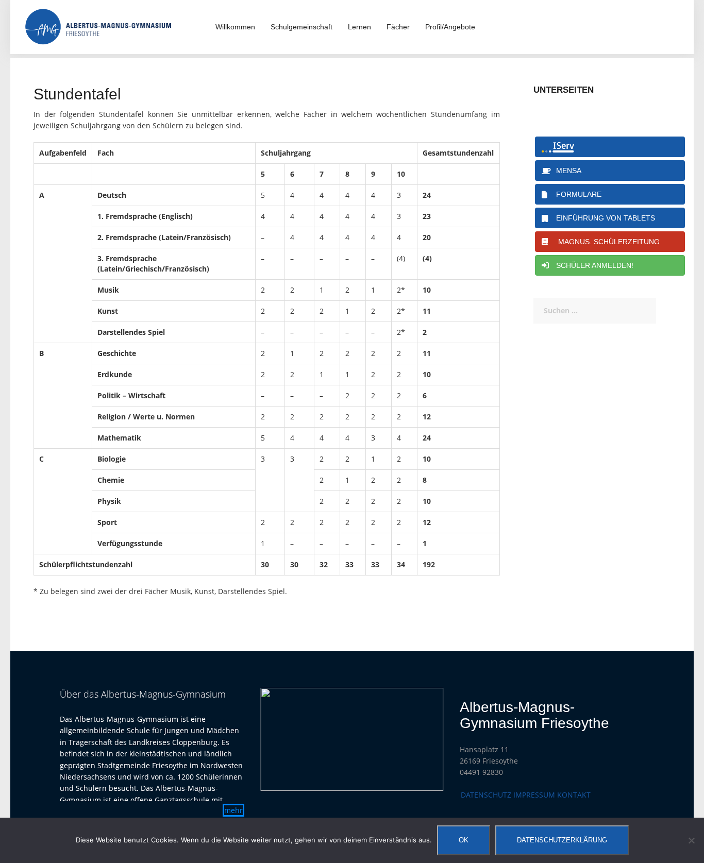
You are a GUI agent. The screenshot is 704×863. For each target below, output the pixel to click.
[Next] (422, 739)
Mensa (566, 170)
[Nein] (691, 840)
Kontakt (574, 795)
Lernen (359, 27)
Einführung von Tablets (603, 218)
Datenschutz (486, 795)
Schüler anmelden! (592, 265)
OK (463, 840)
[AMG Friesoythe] (98, 26)
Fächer (398, 27)
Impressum (534, 795)
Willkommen (235, 27)
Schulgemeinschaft (301, 27)
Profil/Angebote (450, 27)
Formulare (576, 194)
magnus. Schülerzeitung (606, 242)
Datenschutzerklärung (562, 840)
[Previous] (281, 739)
